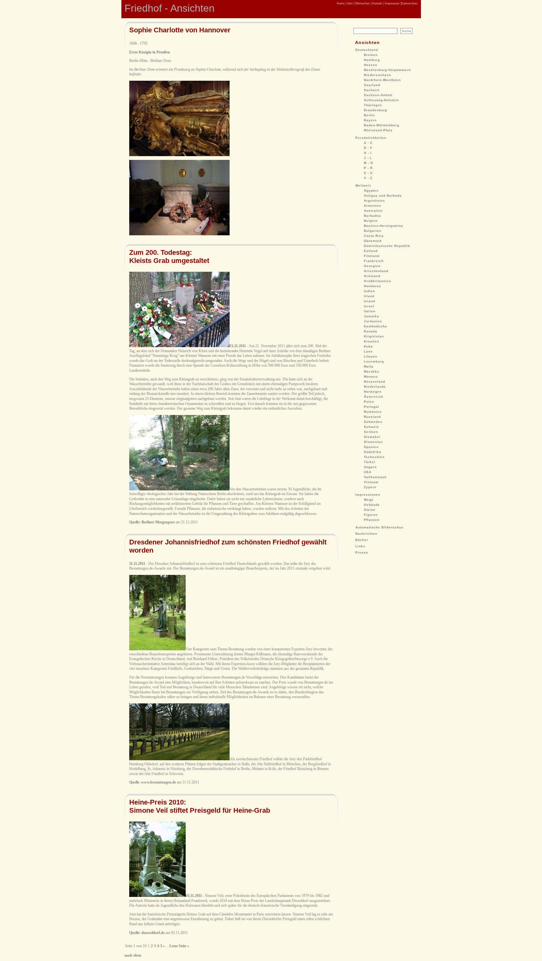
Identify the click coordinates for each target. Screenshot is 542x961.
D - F (368, 148)
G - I (368, 153)
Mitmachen (362, 3)
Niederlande (375, 386)
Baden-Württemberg (381, 125)
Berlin (369, 115)
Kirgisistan (374, 336)
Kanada (370, 331)
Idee (349, 3)
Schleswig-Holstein (381, 100)
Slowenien (373, 442)
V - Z (368, 178)
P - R (368, 168)
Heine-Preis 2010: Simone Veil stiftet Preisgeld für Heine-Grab (199, 806)
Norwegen (373, 391)
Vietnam (371, 482)
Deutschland (366, 50)
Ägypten (371, 190)
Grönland (372, 276)
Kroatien (371, 341)
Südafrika (372, 452)
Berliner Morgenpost (158, 522)
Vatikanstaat (375, 477)
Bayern (370, 120)
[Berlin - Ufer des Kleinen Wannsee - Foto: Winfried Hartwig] (179, 346)
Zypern (370, 487)
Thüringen (373, 105)
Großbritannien (377, 281)
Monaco (371, 376)
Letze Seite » (179, 946)
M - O (368, 163)
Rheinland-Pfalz (378, 130)
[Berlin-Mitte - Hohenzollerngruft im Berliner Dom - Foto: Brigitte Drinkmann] (179, 234)
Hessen (370, 65)
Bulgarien (372, 230)
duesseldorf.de (153, 933)
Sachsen (372, 90)
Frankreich (374, 261)
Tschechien (374, 457)
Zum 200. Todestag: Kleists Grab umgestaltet (169, 256)
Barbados (372, 215)
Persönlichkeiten (370, 137)
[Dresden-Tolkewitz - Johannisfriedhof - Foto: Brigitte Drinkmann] (157, 649)
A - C (368, 143)
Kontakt (376, 3)
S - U (368, 173)
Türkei (369, 462)
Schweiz (371, 427)
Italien (369, 311)
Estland (371, 251)
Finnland (372, 256)
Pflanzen (372, 519)
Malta (369, 366)
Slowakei (372, 437)
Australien (373, 210)
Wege (369, 499)
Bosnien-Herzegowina (383, 225)
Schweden (373, 421)
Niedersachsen (377, 75)
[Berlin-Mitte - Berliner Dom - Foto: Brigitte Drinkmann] (179, 155)
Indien (369, 291)
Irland (369, 296)
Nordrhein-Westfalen (382, 80)
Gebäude (372, 504)
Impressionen (367, 494)
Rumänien (373, 411)
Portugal (371, 406)
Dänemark (373, 241)
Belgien (371, 220)
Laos (368, 351)
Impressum (392, 3)
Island (369, 301)
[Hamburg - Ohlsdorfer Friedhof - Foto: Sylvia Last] (179, 759)
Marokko (371, 371)
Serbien (371, 432)
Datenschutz (409, 3)
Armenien (372, 205)
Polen (369, 401)
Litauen (370, 356)
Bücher (361, 540)
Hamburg (372, 60)
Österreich (373, 396)
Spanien (371, 447)
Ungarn (370, 467)
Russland (372, 416)
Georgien (372, 266)
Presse (361, 552)
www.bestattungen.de (158, 782)
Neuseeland (374, 381)
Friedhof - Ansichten (170, 8)
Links (360, 546)
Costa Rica (374, 236)
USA (367, 472)
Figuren (371, 514)
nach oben (133, 955)
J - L (368, 158)
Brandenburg (375, 110)
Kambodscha (375, 326)
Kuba (368, 346)
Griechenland (376, 271)
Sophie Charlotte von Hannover (180, 30)
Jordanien (373, 321)
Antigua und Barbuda (383, 195)
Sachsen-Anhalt (378, 95)
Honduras (372, 286)
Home (341, 3)
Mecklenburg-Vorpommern (387, 70)
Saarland (372, 85)
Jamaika (371, 316)
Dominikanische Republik (387, 246)
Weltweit (363, 185)
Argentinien (374, 200)
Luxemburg (374, 361)
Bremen (371, 55)
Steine (369, 509)
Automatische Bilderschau (379, 527)
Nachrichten (366, 533)
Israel (369, 306)
